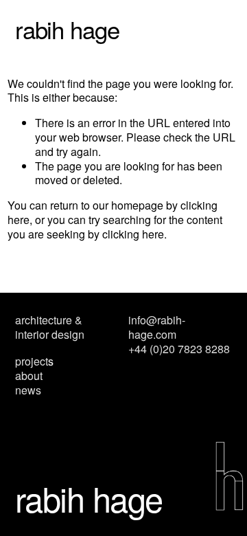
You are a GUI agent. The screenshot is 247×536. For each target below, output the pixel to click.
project (31, 362)
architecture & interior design (49, 327)
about (29, 376)
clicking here (133, 234)
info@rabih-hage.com (156, 327)
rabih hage (67, 29)
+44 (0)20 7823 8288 (179, 349)
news (28, 390)
